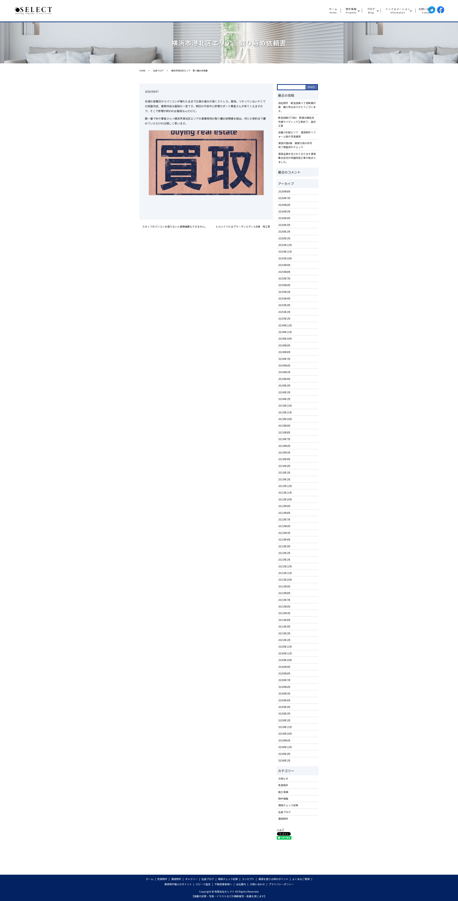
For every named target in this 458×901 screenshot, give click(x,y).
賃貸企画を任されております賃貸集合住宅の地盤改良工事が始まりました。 (297, 158)
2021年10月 (285, 579)
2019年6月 (284, 740)
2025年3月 (284, 305)
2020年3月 (284, 707)
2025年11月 (285, 251)
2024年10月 (285, 338)
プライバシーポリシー (281, 884)
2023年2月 (284, 472)
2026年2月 (284, 231)
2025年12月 (285, 245)
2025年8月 (284, 272)
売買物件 (283, 785)
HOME (142, 70)
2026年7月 (284, 198)
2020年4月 (284, 700)
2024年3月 (284, 385)
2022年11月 (285, 492)
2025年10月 (285, 258)
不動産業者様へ (223, 884)
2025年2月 (284, 312)
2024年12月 (285, 325)
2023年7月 (284, 439)
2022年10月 (285, 499)
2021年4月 (284, 620)
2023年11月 (285, 412)
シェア (280, 829)
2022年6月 (284, 526)
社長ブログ (158, 70)
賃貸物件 (283, 818)
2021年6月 (284, 606)
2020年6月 (284, 687)
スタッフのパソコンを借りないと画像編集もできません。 (174, 226)
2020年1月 (284, 720)
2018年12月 (285, 747)
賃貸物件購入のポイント (178, 884)
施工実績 (283, 792)
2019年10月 (285, 733)
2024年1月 (284, 399)
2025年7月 (284, 278)
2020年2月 (284, 713)
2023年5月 (284, 452)
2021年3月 (284, 626)
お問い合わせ (426, 10)
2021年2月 (284, 633)
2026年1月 (284, 238)
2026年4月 (284, 218)
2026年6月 (284, 205)
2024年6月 (284, 365)
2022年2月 (284, 553)
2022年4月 (284, 539)
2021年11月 (285, 573)
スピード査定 (203, 884)
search (442, 11)
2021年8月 (284, 593)
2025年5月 (284, 292)
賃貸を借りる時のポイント (273, 879)
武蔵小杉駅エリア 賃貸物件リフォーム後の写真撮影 (297, 134)
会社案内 (241, 884)
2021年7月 (284, 600)
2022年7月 (284, 519)
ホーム (333, 10)
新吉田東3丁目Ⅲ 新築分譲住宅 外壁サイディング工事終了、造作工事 (297, 121)
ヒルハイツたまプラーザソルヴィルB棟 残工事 (243, 226)
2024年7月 (284, 359)
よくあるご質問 (301, 879)
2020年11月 (285, 653)
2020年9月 (284, 667)
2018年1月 (284, 760)
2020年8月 (284, 673)
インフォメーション (397, 10)
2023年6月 (284, 446)
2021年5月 (284, 613)
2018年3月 (284, 754)
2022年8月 (284, 513)
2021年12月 (285, 566)
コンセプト (248, 879)
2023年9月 (284, 425)
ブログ (371, 10)
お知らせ (283, 778)
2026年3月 (284, 225)
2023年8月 (284, 432)
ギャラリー (191, 879)
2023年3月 (284, 466)
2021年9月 (284, 586)
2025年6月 (284, 285)
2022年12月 (285, 486)
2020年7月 (284, 680)
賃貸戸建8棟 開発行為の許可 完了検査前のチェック (296, 145)
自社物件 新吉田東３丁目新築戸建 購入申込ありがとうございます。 (297, 107)
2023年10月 (285, 419)
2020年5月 (284, 693)
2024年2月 (284, 392)
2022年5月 (284, 533)
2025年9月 (284, 265)
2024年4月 (284, 379)
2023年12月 (285, 405)
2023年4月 (284, 459)
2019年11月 (285, 727)
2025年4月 (284, 298)
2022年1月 (284, 559)
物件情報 (351, 10)
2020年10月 (285, 660)
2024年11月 (285, 332)
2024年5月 (284, 372)
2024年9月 (284, 345)
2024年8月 (284, 352)
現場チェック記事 (288, 805)
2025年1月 (284, 318)
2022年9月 (284, 506)
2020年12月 (285, 646)
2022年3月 (284, 546)
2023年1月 (284, 479)
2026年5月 (284, 211)
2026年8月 (284, 191)
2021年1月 (284, 640)
